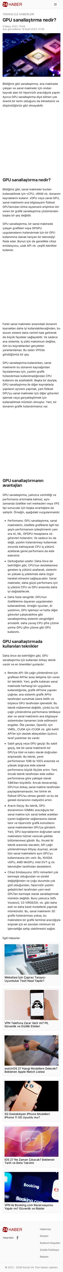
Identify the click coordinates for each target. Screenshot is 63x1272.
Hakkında (45, 1229)
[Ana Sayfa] (12, 4)
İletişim (44, 1236)
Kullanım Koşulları (50, 1242)
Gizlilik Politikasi (49, 1249)
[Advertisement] (31, 143)
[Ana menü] (55, 4)
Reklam (44, 1256)
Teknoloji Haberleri (18, 14)
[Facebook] (17, 1238)
